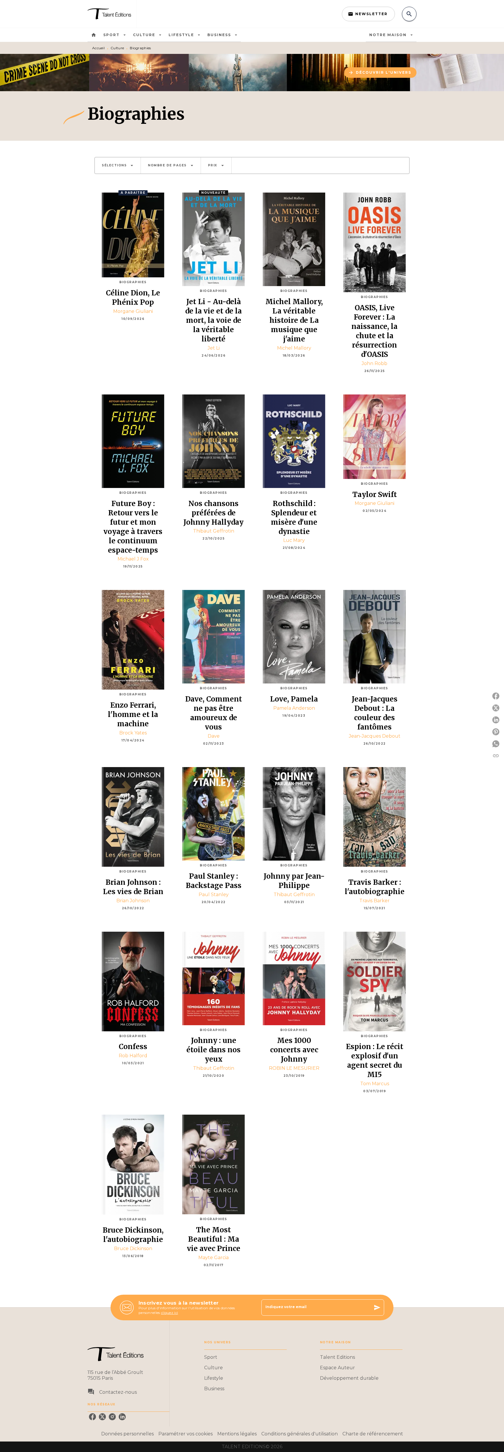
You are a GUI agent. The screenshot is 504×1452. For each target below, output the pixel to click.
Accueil (98, 48)
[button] (368, 14)
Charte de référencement (372, 1434)
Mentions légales (237, 1434)
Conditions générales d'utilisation (299, 1434)
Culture (117, 48)
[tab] (94, 35)
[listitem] (92, 1417)
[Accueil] (112, 14)
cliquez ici (169, 1312)
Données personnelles (127, 1434)
